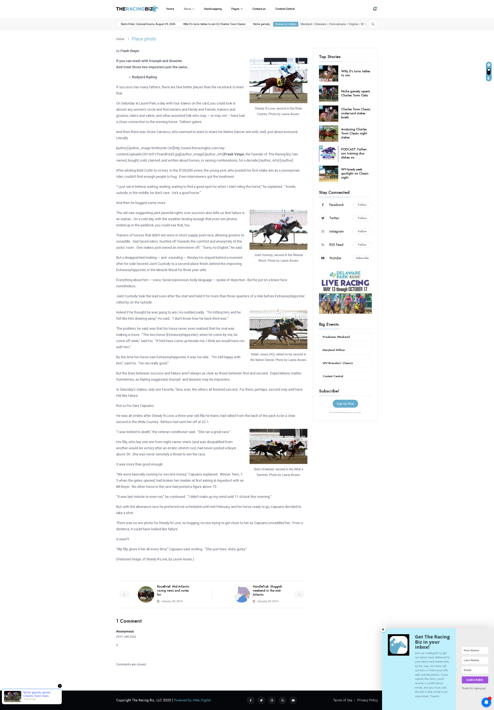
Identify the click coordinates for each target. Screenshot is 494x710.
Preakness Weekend (336, 337)
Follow (362, 205)
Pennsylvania (337, 24)
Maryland (306, 24)
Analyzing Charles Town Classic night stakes (354, 133)
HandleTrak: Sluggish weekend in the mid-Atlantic (267, 590)
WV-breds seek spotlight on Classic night (355, 173)
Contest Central (285, 8)
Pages (235, 8)
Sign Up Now (345, 404)
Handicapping (213, 8)
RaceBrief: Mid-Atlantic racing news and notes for (173, 590)
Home (170, 8)
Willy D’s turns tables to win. (355, 73)
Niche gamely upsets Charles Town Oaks (269, 24)
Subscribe (362, 258)
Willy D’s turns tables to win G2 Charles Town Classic (205, 24)
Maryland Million (334, 350)
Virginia (353, 24)
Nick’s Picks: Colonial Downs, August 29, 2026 (139, 24)
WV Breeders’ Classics (338, 363)
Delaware (321, 24)
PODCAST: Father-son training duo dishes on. (354, 153)
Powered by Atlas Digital (192, 700)
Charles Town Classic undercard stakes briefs (355, 113)
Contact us (259, 8)
